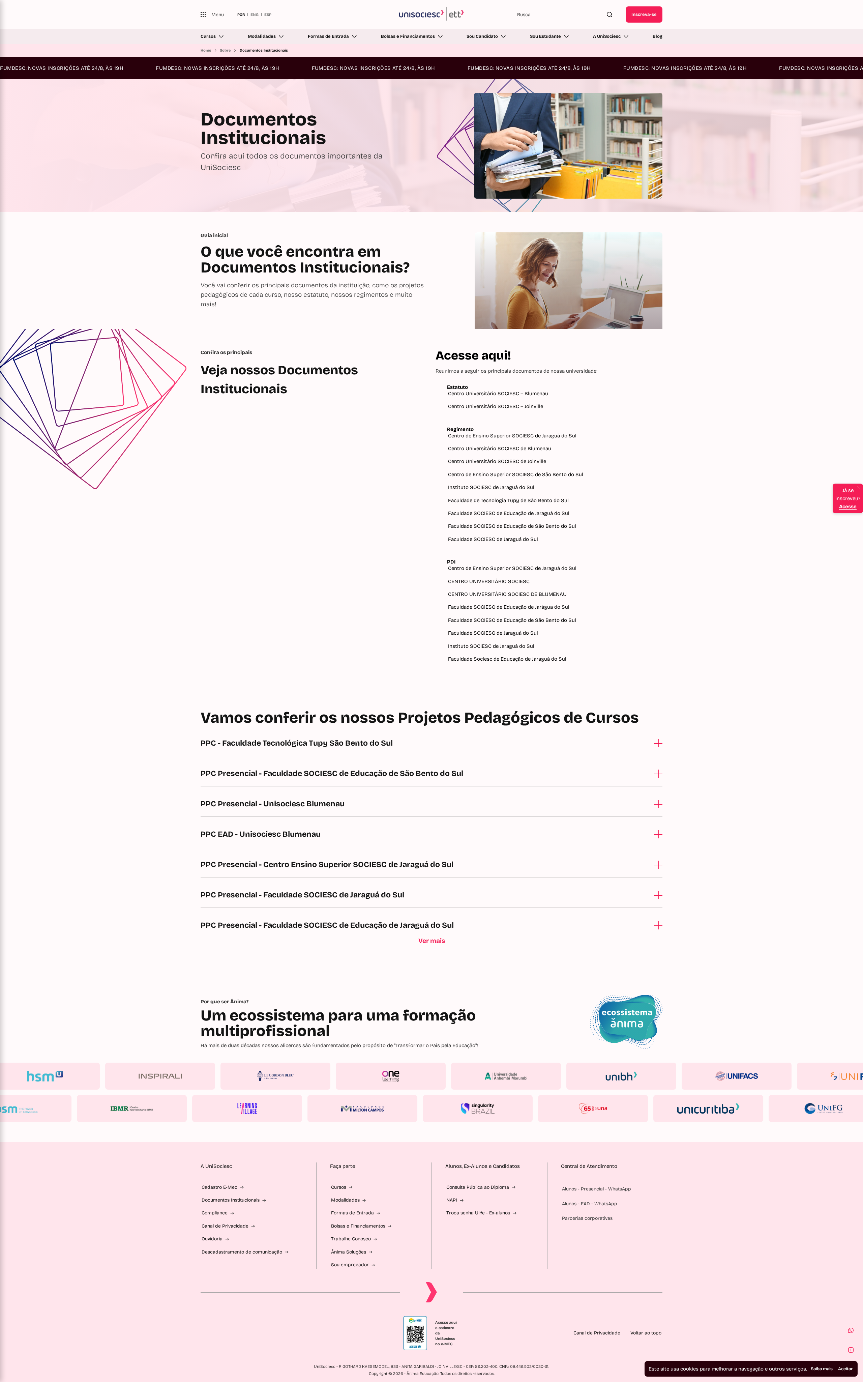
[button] (851, 1330)
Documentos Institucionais (231, 1200)
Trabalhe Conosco (351, 1239)
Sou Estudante (545, 36)
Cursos (208, 36)
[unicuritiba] (672, 1108)
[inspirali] (196, 1076)
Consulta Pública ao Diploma (477, 1187)
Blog (657, 36)
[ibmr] (96, 1108)
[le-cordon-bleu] (311, 1076)
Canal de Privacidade (225, 1226)
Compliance (215, 1213)
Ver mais (431, 941)
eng (254, 14)
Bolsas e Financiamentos (408, 36)
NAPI (451, 1200)
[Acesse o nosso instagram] (219, 1333)
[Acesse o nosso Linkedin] (235, 1333)
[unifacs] (773, 1076)
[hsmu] (81, 1076)
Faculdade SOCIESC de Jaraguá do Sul (493, 539)
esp (267, 14)
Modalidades (262, 36)
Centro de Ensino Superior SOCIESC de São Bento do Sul (515, 474)
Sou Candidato (482, 36)
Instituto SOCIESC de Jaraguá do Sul (491, 487)
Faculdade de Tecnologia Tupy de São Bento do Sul (508, 500)
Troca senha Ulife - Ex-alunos (478, 1213)
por (241, 14)
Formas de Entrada (328, 36)
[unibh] (657, 1076)
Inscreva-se (644, 14)
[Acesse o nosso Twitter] (252, 1333)
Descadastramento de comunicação (242, 1252)
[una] (557, 1108)
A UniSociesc (607, 36)
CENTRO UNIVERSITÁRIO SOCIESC (489, 581)
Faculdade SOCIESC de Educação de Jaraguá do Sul (508, 513)
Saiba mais (822, 1369)
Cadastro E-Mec (219, 1187)
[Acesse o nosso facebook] (203, 1333)
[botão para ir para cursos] (418, 193)
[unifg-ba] (787, 1108)
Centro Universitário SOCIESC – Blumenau (498, 394)
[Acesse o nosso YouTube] (268, 1333)
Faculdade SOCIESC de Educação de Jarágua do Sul (509, 607)
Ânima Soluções (348, 1252)
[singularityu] (441, 1108)
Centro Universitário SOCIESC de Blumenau (499, 448)
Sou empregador (350, 1265)
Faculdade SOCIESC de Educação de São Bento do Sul (512, 526)
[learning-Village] (211, 1108)
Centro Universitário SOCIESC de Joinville (497, 461)
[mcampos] (326, 1108)
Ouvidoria (212, 1239)
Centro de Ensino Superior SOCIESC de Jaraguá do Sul (512, 436)
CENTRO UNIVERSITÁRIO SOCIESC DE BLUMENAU (508, 594)
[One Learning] (427, 1076)
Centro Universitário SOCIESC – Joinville (495, 406)
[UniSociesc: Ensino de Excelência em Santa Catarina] (432, 14)
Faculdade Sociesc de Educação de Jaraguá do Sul (507, 659)
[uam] (542, 1076)
